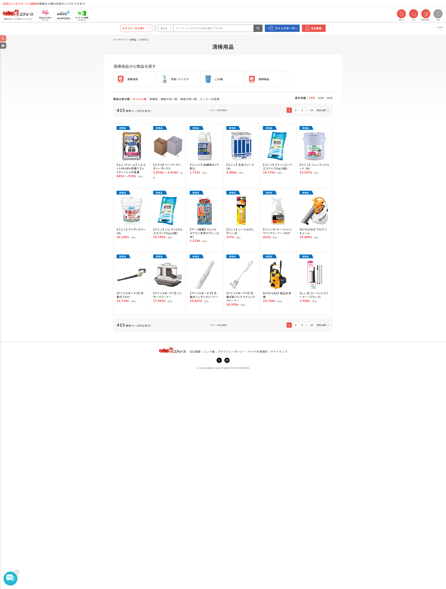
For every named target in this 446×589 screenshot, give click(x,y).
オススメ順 (140, 99)
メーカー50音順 (210, 99)
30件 (321, 98)
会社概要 (195, 351)
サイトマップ (279, 351)
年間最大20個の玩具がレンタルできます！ (44, 3)
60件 (330, 98)
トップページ (120, 39)
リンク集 (209, 351)
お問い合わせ (2, 48)
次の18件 (321, 110)
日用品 (133, 39)
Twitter (219, 360)
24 (311, 110)
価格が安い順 (169, 99)
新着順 (153, 99)
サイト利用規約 (258, 351)
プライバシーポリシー (231, 351)
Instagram (227, 360)
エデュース (12, 4)
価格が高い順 (188, 99)
